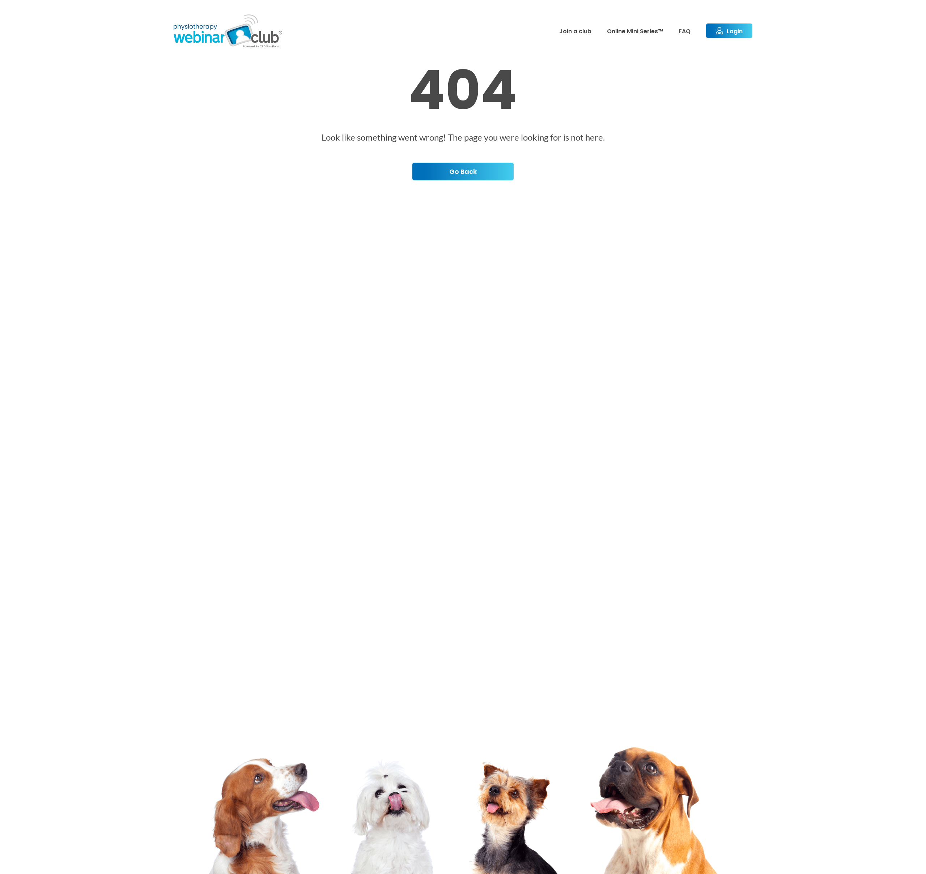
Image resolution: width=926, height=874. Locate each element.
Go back (463, 171)
